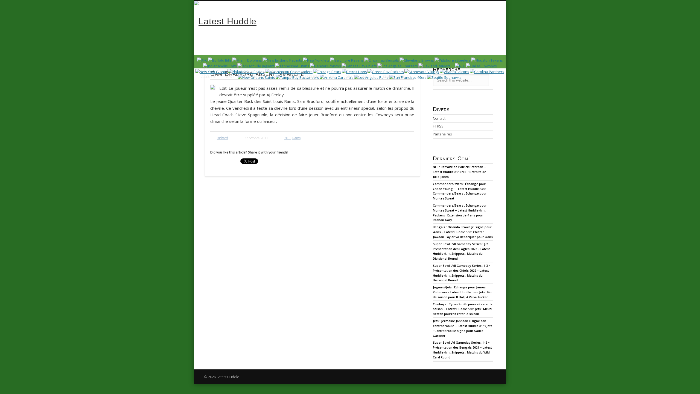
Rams (296, 138)
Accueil (208, 76)
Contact (439, 118)
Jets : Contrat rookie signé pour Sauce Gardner (462, 331)
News (229, 76)
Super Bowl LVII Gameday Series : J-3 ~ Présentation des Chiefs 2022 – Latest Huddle (462, 270)
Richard (222, 138)
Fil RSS (438, 126)
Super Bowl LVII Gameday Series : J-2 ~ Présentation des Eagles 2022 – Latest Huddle (462, 249)
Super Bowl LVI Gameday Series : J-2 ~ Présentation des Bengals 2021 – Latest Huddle (462, 347)
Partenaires (442, 134)
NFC (287, 138)
